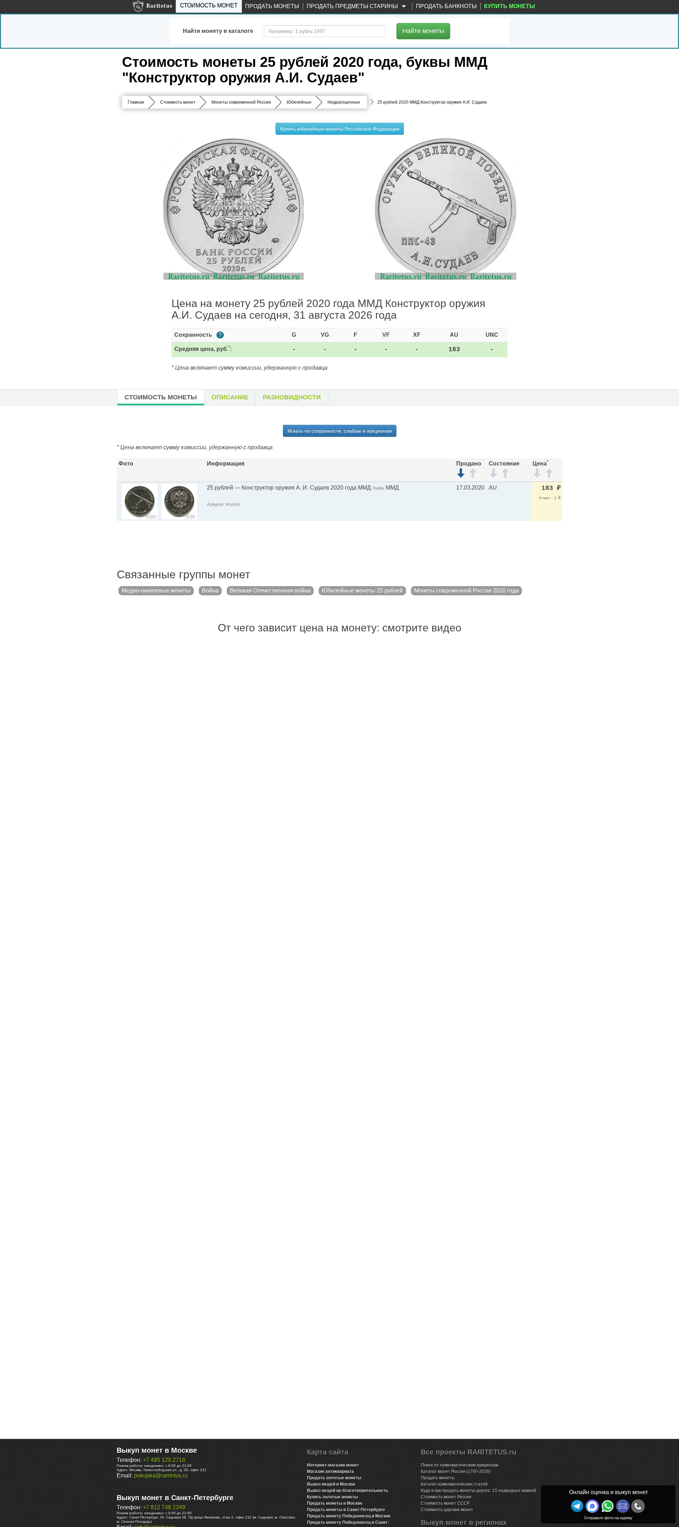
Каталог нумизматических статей (454, 1484)
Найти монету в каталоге (218, 31)
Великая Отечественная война (270, 591)
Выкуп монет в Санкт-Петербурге (175, 1498)
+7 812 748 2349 (164, 1507)
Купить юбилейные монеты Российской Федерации (339, 129)
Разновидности (292, 397)
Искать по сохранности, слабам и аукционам (340, 431)
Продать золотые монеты (334, 1477)
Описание (229, 397)
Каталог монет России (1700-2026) (456, 1471)
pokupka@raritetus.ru (161, 1476)
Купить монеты (509, 6)
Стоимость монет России (446, 1496)
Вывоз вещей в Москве (331, 1484)
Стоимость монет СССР (445, 1503)
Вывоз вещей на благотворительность (347, 1490)
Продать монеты (272, 6)
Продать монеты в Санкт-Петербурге (346, 1509)
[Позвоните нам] (638, 1506)
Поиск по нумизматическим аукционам (459, 1465)
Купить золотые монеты (332, 1496)
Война (210, 591)
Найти (423, 30)
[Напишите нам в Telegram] (577, 1506)
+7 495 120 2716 (164, 1460)
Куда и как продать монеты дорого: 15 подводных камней (478, 1490)
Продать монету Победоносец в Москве (349, 1516)
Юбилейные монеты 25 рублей (362, 591)
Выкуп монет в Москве (157, 1450)
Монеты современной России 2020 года (466, 591)
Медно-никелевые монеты (156, 591)
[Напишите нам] (592, 1506)
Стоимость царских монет (447, 1509)
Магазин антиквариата (330, 1471)
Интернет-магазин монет (333, 1465)
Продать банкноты (446, 6)
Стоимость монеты (160, 397)
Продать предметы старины (353, 6)
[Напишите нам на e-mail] (622, 1506)
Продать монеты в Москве (334, 1503)
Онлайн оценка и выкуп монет (608, 1492)
